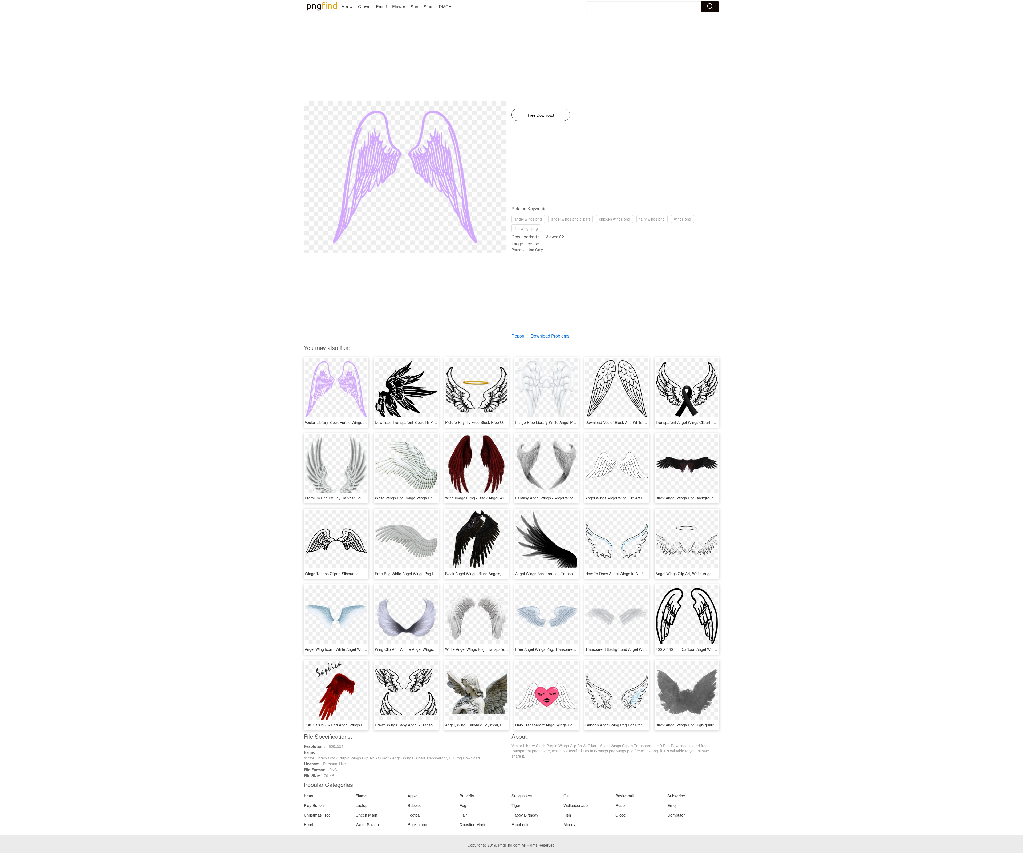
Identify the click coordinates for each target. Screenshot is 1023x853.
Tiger (516, 805)
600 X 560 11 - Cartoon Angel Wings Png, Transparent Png (706, 649)
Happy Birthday (525, 815)
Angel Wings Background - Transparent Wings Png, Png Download (571, 573)
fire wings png (526, 228)
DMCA (445, 6)
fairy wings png (652, 219)
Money (569, 824)
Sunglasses (522, 795)
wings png (682, 219)
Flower (398, 6)
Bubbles (415, 805)
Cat (566, 795)
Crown (364, 6)
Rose (620, 805)
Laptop (361, 805)
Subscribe (676, 795)
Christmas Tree (317, 815)
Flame (361, 795)
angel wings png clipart (570, 219)
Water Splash (367, 824)
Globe (620, 815)
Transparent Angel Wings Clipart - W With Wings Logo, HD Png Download (718, 422)
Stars (428, 6)
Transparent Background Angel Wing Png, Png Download (633, 649)
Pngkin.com (418, 824)
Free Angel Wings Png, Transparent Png (549, 649)
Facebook (520, 824)
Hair (463, 815)
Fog (463, 805)
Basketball (624, 795)
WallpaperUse (575, 805)
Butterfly (467, 795)
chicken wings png (614, 219)
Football (414, 815)
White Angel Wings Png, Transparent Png (480, 649)
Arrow (347, 6)
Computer (676, 815)
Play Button (314, 805)
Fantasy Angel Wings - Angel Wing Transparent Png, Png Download (572, 498)
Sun (414, 6)
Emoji (381, 6)
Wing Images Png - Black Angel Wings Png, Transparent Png (496, 498)
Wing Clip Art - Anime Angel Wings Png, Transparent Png (423, 649)
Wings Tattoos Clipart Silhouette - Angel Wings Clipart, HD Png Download (366, 573)
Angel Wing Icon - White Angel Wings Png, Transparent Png (355, 649)
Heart (308, 795)
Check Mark (366, 815)
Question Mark (472, 824)
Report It (519, 336)
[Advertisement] (405, 63)
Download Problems (550, 336)
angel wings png (528, 219)
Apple (412, 795)
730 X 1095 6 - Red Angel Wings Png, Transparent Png (351, 725)
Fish (567, 815)
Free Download (541, 115)
